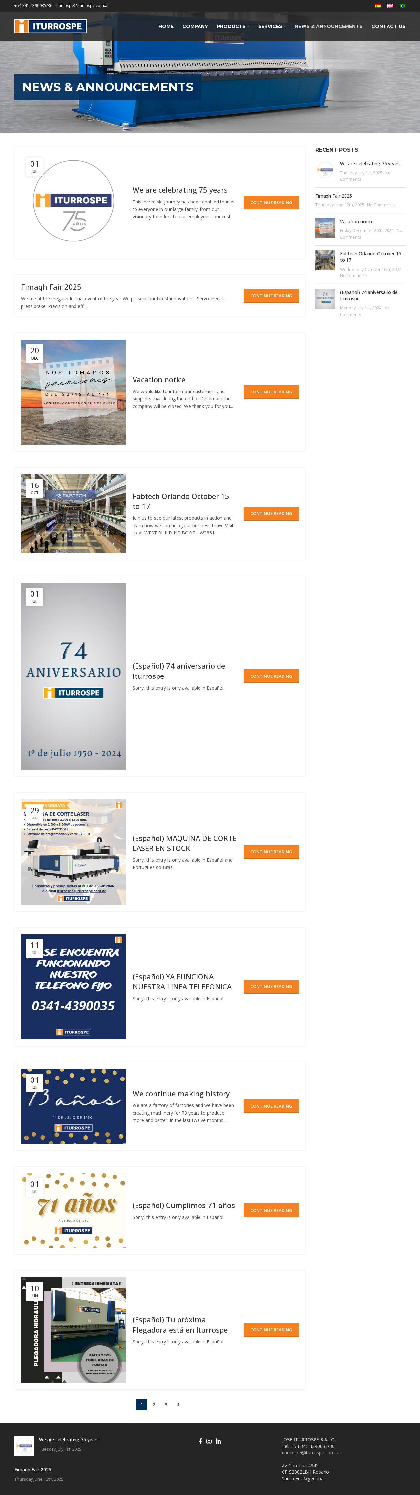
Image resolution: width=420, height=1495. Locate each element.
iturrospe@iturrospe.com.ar (311, 1452)
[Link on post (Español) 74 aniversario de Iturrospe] (73, 676)
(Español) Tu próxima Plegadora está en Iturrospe (180, 1325)
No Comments (381, 205)
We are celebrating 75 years (180, 190)
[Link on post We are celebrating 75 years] (73, 202)
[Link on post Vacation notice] (73, 392)
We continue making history (181, 1093)
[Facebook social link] (200, 1441)
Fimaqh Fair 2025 (51, 287)
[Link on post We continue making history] (73, 1106)
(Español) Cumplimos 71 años (184, 1205)
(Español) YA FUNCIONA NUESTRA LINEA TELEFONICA (182, 981)
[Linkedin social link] (218, 1441)
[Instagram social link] (209, 1441)
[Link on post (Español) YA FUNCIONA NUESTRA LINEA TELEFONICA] (73, 986)
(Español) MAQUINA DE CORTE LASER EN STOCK (185, 843)
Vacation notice (159, 379)
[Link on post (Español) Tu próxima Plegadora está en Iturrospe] (73, 1330)
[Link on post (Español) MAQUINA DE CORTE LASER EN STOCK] (73, 852)
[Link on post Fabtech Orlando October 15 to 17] (73, 513)
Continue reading (271, 202)
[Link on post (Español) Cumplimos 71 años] (73, 1210)
